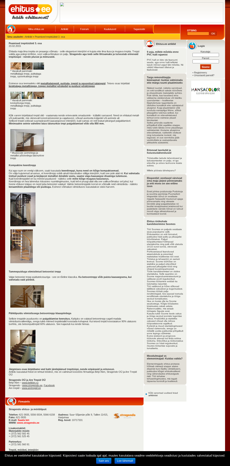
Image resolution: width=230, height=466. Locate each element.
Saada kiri (23, 420)
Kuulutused (110, 29)
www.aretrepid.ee (31, 388)
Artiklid (64, 29)
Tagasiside (139, 29)
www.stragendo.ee (32, 385)
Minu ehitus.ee (36, 29)
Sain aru (104, 460)
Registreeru (200, 72)
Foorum (84, 29)
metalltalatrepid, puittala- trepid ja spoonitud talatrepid (73, 83)
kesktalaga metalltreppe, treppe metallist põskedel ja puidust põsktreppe (52, 86)
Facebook (49, 385)
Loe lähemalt (125, 460)
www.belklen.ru (30, 382)
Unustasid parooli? (204, 75)
